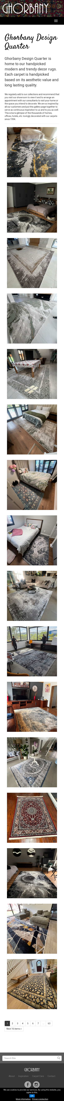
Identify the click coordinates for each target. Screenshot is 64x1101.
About (12, 1076)
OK (32, 1096)
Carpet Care (38, 1076)
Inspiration (23, 1076)
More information (23, 1099)
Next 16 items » (14, 1029)
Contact (51, 1076)
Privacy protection (40, 1099)
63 (49, 1023)
